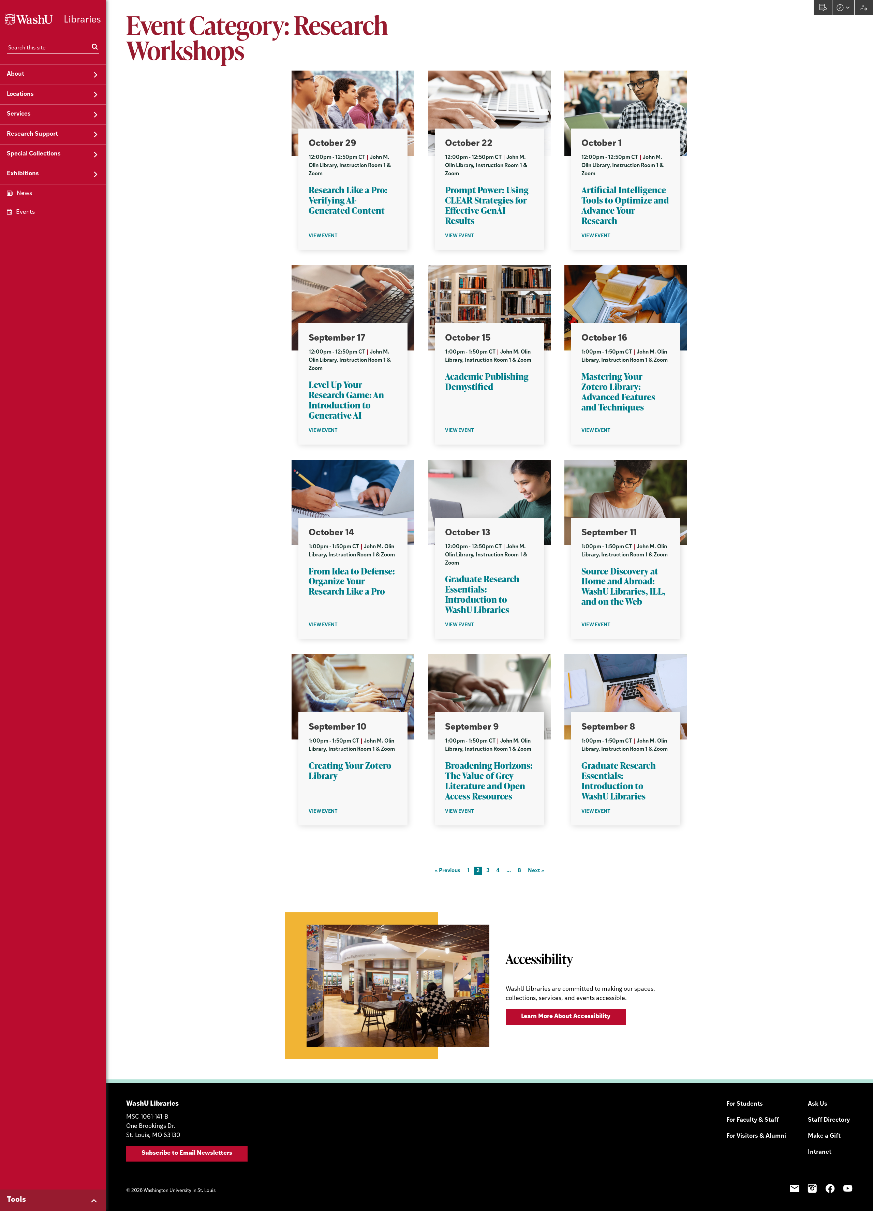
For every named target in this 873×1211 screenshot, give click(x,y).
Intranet (819, 1152)
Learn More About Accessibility (565, 1017)
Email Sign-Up (794, 1188)
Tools (16, 1200)
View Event (323, 236)
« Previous (447, 870)
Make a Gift (824, 1136)
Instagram (812, 1188)
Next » (536, 870)
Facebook (830, 1188)
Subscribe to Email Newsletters (187, 1153)
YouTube (848, 1188)
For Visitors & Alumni (756, 1136)
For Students (744, 1104)
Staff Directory (829, 1120)
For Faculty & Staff (752, 1120)
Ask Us (817, 1104)
